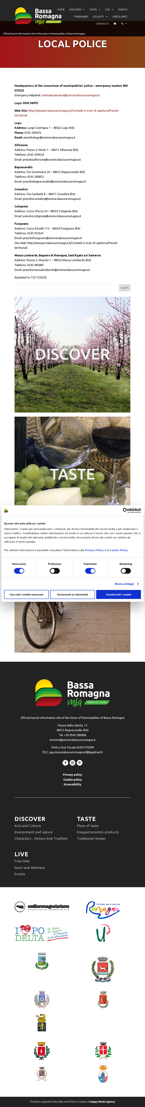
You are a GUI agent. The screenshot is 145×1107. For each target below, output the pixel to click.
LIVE (107, 9)
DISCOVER (75, 9)
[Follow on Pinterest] (79, 763)
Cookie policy (72, 779)
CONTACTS (102, 23)
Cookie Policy (119, 550)
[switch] (55, 571)
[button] (124, 23)
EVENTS (122, 9)
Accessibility (72, 784)
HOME (61, 9)
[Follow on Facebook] (65, 763)
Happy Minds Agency (102, 1101)
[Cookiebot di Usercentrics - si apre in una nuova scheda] (125, 510)
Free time (22, 861)
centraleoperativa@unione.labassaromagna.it (71, 95)
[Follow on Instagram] (72, 763)
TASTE (93, 9)
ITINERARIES (81, 16)
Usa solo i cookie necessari (26, 594)
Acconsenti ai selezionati (72, 594)
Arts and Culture (27, 825)
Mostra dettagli (124, 583)
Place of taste (88, 825)
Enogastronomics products (98, 832)
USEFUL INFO (119, 16)
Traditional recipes (91, 838)
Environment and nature (33, 832)
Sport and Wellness (29, 867)
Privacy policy (72, 774)
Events (19, 874)
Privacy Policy (94, 550)
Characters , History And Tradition (41, 838)
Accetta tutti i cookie (118, 594)
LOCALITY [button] (98, 16)
